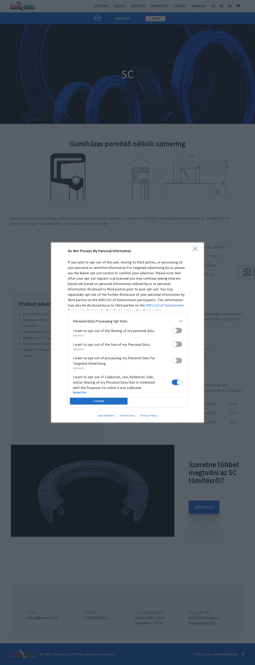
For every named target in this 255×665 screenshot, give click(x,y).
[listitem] (127, 321)
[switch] (177, 330)
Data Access (127, 415)
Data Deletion (106, 415)
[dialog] (127, 332)
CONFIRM (98, 401)
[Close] (196, 250)
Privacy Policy (149, 415)
